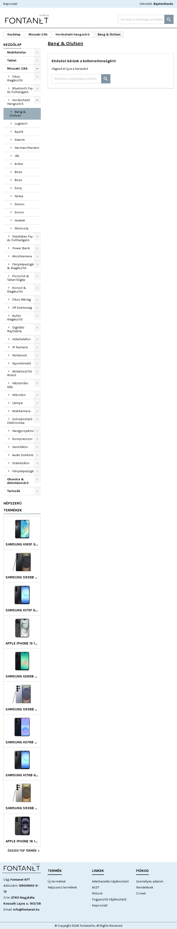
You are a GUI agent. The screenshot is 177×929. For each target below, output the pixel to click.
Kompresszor (22, 439)
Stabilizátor (21, 463)
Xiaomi (20, 140)
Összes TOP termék (24, 851)
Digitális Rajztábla (15, 329)
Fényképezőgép (23, 471)
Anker (19, 164)
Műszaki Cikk (17, 68)
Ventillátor (20, 447)
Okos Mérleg (21, 300)
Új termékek (57, 881)
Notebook (19, 355)
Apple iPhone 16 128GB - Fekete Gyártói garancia (22, 841)
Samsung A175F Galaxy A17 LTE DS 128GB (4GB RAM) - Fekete (22, 610)
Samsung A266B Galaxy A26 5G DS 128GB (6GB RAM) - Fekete (22, 676)
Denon (19, 204)
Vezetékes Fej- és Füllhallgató (20, 238)
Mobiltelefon (16, 52)
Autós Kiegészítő (15, 317)
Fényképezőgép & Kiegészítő (21, 266)
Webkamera (21, 411)
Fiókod (142, 870)
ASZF (95, 887)
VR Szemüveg (22, 308)
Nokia (19, 196)
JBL (17, 156)
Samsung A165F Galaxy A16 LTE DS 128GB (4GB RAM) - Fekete (22, 544)
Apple (19, 132)
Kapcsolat (10, 4)
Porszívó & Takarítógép (18, 278)
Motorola (21, 228)
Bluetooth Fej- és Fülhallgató (20, 90)
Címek (141, 893)
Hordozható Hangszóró (18, 102)
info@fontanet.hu (26, 909)
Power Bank (21, 248)
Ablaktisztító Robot (19, 373)
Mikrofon (19, 395)
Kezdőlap (12, 44)
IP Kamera (20, 347)
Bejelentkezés (163, 4)
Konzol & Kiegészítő (16, 289)
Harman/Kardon (27, 148)
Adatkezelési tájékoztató (110, 881)
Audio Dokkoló (22, 455)
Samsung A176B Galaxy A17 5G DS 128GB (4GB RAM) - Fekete (22, 775)
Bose (18, 172)
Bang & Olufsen (17, 113)
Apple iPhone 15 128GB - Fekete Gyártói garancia (22, 643)
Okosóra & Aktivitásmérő (18, 481)
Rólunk (97, 893)
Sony (18, 188)
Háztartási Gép (17, 385)
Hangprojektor (23, 431)
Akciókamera (22, 256)
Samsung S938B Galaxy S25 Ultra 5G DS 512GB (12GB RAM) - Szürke (22, 808)
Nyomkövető (21, 363)
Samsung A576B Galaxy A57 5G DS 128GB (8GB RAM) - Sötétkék (22, 742)
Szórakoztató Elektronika (19, 421)
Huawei (20, 220)
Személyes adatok (149, 881)
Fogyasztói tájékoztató (109, 899)
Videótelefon (21, 339)
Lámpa (17, 403)
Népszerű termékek (12, 506)
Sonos (19, 212)
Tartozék (13, 491)
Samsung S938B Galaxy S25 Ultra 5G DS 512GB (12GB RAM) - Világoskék (22, 709)
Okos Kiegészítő (15, 78)
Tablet (11, 60)
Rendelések (144, 887)
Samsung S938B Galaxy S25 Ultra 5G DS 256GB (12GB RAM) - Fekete (22, 577)
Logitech (21, 124)
